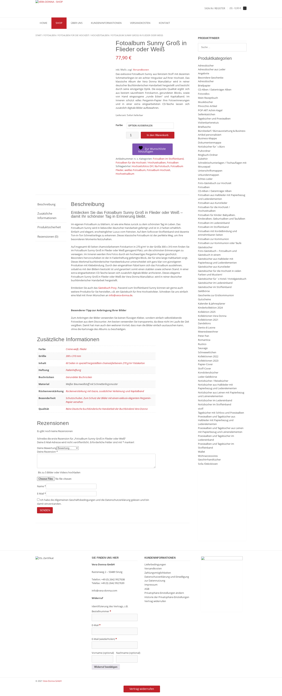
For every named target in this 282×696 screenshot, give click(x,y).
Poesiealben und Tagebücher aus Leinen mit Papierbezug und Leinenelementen (220, 430)
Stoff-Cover (204, 368)
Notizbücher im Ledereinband (215, 400)
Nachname (127, 653)
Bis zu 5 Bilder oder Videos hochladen (59, 472)
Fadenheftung (73, 370)
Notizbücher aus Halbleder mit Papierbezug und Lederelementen (217, 386)
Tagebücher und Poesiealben (214, 118)
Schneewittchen (207, 352)
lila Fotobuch (162, 166)
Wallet (201, 451)
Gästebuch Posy (107, 288)
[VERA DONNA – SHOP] (49, 2)
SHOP (59, 23)
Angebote (203, 73)
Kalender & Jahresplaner (211, 303)
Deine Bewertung (47, 448)
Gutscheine (204, 299)
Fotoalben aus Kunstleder (212, 203)
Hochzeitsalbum (125, 173)
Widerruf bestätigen (105, 666)
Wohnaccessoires (208, 456)
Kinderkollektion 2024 (210, 307)
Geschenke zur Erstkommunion (216, 295)
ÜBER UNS (76, 23)
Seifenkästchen (206, 114)
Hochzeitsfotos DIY (142, 166)
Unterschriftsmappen (210, 170)
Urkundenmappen (208, 175)
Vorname (102, 653)
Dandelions (204, 323)
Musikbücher (205, 102)
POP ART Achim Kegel (210, 110)
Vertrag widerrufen (155, 601)
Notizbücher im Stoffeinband (214, 404)
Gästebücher (205, 247)
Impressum (150, 584)
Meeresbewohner (208, 331)
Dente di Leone (206, 327)
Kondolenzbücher (208, 372)
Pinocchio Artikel (207, 106)
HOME (43, 23)
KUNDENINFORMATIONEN (106, 23)
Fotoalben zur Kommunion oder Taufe (219, 243)
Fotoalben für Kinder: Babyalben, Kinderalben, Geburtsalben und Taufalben (221, 217)
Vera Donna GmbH (52, 680)
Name (41, 486)
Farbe (119, 125)
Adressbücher (206, 65)
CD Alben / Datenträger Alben (214, 89)
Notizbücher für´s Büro (211, 146)
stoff (200, 408)
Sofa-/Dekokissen (208, 463)
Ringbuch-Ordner (208, 155)
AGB (146, 589)
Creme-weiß (72, 349)
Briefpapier (204, 85)
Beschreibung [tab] (46, 204)
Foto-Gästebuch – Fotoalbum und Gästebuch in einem (217, 252)
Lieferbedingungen (155, 564)
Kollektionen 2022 (208, 356)
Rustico (202, 344)
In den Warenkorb (157, 135)
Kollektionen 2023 (208, 360)
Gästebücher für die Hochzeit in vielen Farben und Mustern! (219, 272)
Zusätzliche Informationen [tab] (46, 216)
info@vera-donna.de (120, 295)
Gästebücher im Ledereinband (215, 283)
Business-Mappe (207, 138)
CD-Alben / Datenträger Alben (215, 191)
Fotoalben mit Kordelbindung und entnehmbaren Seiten (217, 233)
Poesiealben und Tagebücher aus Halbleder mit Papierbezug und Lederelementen (216, 420)
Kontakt (164, 23)
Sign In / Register (214, 8)
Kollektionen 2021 (208, 319)
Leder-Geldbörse (207, 376)
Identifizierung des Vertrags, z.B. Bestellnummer (110, 609)
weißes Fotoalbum (135, 170)
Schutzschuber (74, 398)
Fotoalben (50, 35)
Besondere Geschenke (210, 77)
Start (38, 35)
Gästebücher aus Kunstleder (214, 266)
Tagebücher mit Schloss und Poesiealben (221, 412)
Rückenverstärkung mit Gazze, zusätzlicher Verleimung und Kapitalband (105, 391)
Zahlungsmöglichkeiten (157, 572)
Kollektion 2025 (206, 312)
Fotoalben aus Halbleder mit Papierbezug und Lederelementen (221, 197)
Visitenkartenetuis (208, 122)
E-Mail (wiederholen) (104, 639)
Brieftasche (204, 127)
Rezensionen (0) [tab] (47, 236)
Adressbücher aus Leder (211, 69)
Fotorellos (203, 93)
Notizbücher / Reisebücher (213, 380)
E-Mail (41, 493)
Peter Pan (203, 336)
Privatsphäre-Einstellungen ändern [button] (164, 593)
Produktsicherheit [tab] (49, 227)
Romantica (204, 340)
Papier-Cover (205, 364)
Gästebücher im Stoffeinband (215, 287)
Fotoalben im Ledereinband (214, 223)
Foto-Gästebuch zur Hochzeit (214, 183)
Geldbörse (204, 291)
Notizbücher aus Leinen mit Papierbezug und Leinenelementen (221, 394)
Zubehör (203, 158)
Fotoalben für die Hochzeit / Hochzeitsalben (83, 35)
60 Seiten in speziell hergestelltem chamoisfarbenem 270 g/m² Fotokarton (105, 363)
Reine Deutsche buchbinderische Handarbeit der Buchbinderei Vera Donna (107, 409)
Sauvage (203, 348)
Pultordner (204, 151)
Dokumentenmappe (209, 142)
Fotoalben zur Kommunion (213, 239)
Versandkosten (140, 23)
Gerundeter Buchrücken (79, 377)
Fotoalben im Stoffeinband (168, 158)
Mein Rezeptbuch (208, 98)
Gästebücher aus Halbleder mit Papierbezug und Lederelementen (217, 260)
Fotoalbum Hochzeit (158, 170)
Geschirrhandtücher (209, 459)
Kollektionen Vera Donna (212, 316)
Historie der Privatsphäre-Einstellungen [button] (166, 597)
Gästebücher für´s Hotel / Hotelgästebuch (222, 278)
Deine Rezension (47, 451)
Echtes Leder (205, 179)
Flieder (83, 349)
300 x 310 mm (73, 356)
